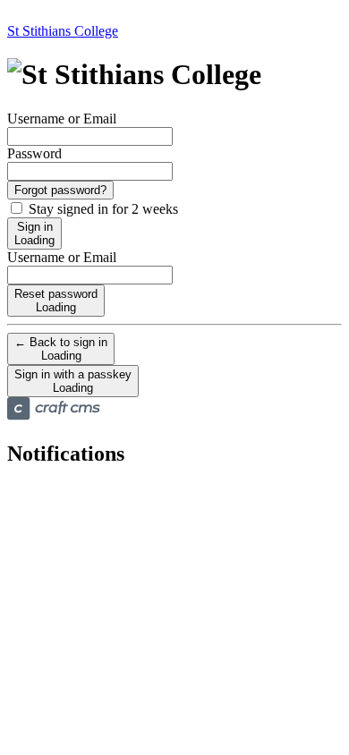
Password (34, 153)
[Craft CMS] (53, 415)
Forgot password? (60, 190)
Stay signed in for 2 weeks (101, 208)
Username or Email (61, 118)
